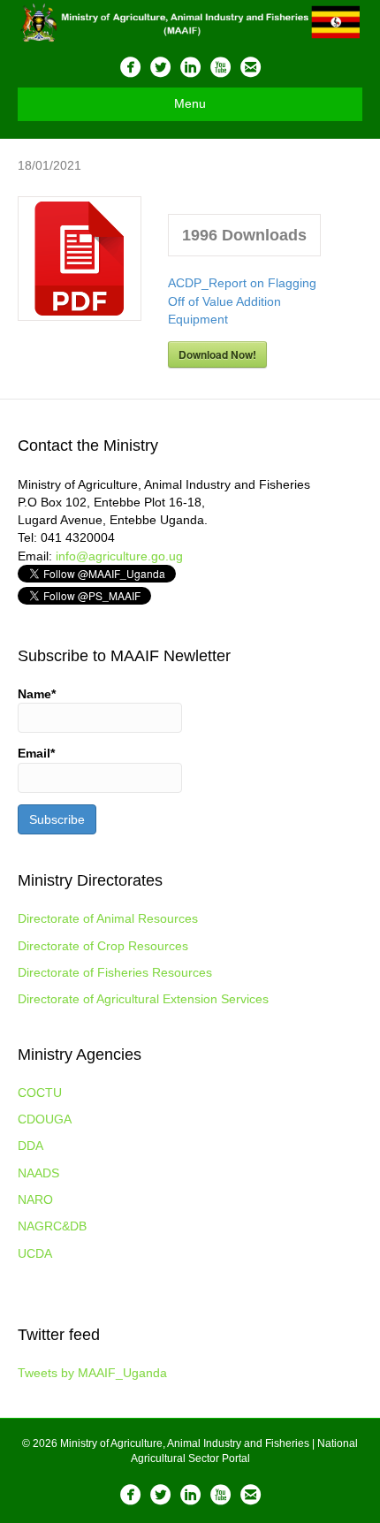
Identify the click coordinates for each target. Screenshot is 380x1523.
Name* (37, 694)
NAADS (38, 1173)
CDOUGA (45, 1119)
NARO (35, 1199)
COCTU (40, 1092)
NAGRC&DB (52, 1226)
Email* (36, 753)
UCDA (35, 1253)
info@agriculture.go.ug (119, 556)
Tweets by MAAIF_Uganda (92, 1373)
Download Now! (217, 354)
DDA (30, 1145)
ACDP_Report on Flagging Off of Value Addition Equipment (242, 301)
